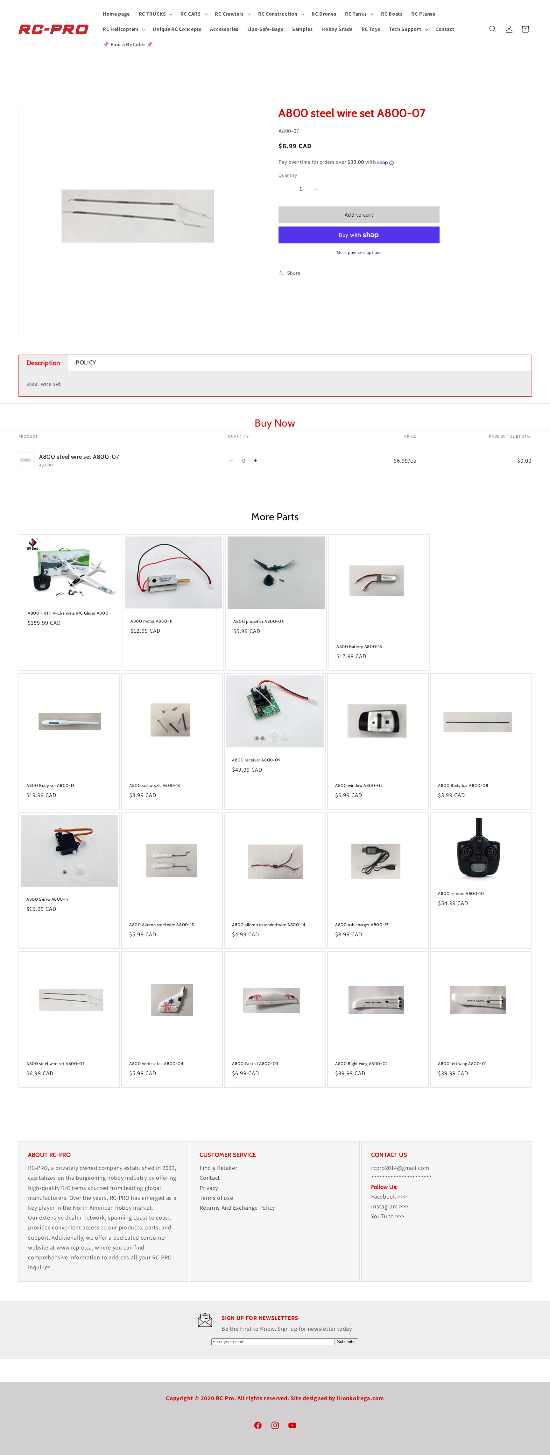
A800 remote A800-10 (461, 893)
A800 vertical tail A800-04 (156, 1063)
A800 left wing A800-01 (462, 1063)
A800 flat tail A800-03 (255, 1063)
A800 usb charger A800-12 (361, 924)
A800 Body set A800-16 (50, 785)
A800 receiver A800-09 (256, 759)
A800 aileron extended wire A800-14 (268, 924)
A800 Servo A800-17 (47, 898)
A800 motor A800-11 (151, 620)
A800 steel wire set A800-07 (55, 1063)
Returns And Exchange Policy (237, 1207)
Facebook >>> (389, 1196)
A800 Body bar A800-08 (463, 785)
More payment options (359, 252)
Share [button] (293, 273)
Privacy (209, 1188)
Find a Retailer (218, 1167)
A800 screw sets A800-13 (154, 785)
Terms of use (216, 1197)
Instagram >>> (389, 1206)
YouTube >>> (388, 1216)
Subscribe (346, 1341)
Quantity (288, 175)
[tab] (43, 363)
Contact (210, 1178)
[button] (155, 14)
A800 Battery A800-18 (359, 646)
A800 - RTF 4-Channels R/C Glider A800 (68, 613)
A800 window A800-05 (359, 785)
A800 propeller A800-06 (258, 621)
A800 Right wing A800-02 (361, 1063)
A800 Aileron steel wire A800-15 (161, 924)
